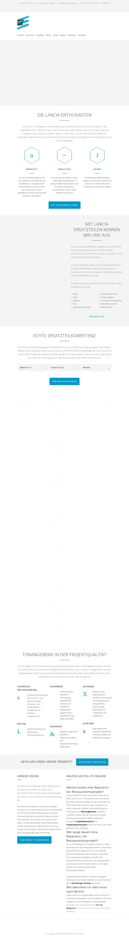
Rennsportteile (103, 177)
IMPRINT (106, 3)
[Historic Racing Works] (23, 23)
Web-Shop (62, 183)
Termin (20, 35)
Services (30, 35)
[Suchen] (109, 9)
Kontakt (82, 35)
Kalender (72, 35)
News (63, 35)
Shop (48, 35)
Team (55, 35)
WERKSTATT (32, 169)
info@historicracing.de (46, 3)
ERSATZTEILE (64, 169)
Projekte (40, 35)
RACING (97, 169)
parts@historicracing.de (68, 3)
